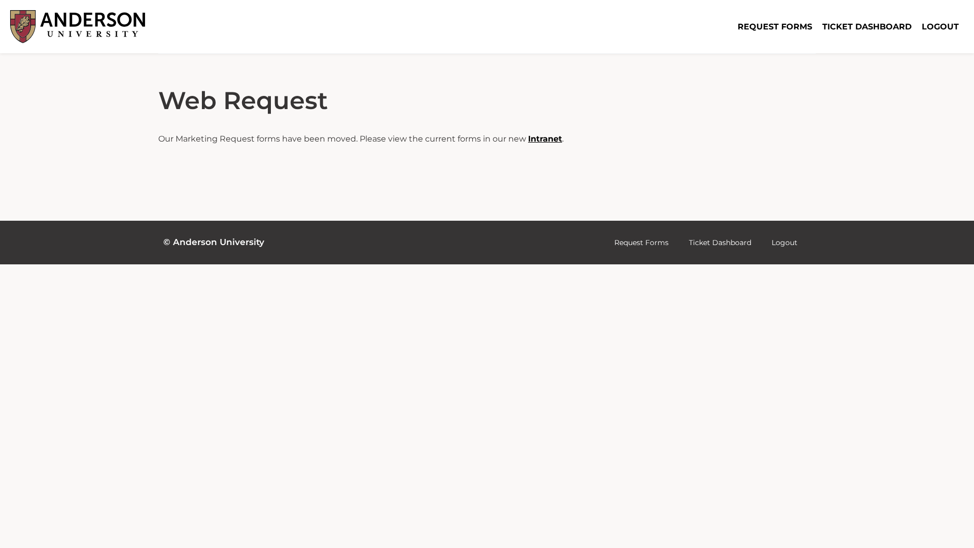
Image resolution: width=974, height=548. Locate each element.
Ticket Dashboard (867, 26)
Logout (940, 26)
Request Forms (775, 26)
